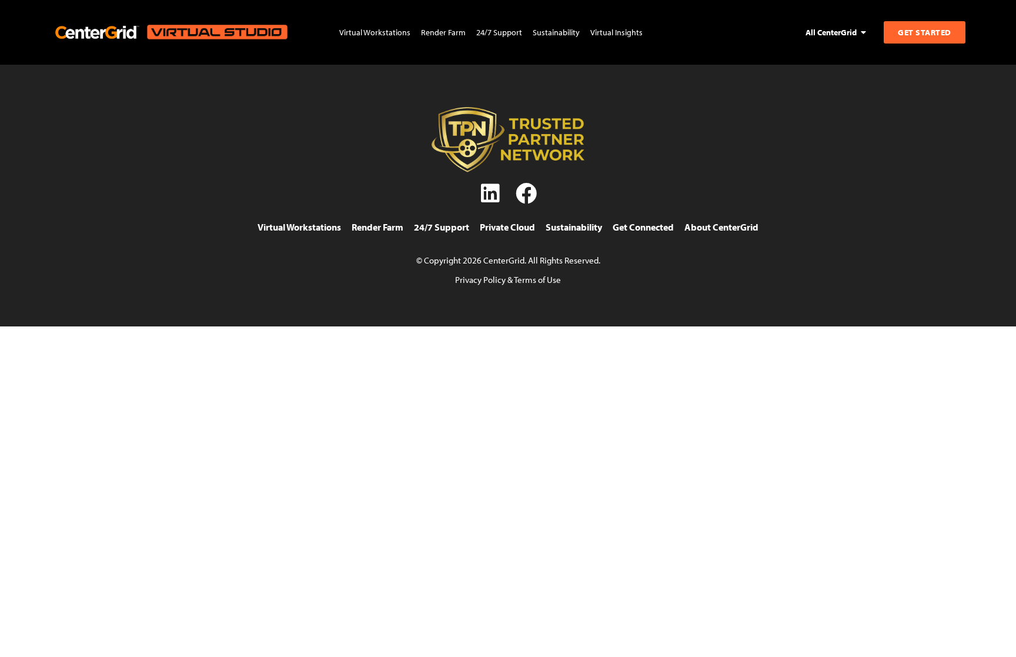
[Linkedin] (490, 193)
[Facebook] (526, 193)
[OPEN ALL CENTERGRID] (864, 32)
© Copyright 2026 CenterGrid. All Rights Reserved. (508, 260)
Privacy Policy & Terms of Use (508, 279)
